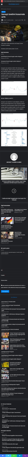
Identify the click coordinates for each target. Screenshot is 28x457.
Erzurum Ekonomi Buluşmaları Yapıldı (10, 384)
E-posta (3, 275)
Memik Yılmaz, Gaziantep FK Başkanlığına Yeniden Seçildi (20, 234)
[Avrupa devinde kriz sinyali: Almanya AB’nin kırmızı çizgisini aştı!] (7, 220)
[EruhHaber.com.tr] (14, 4)
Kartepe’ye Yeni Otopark (7, 351)
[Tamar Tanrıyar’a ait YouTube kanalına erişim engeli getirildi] (5, 334)
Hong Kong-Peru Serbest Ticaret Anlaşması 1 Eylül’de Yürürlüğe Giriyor (12, 394)
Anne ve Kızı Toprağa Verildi (17, 368)
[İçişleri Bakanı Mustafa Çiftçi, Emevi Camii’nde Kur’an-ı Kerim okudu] (5, 347)
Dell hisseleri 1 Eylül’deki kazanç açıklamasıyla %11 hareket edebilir (20, 219)
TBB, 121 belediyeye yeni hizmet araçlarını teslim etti (17, 339)
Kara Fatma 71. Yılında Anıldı (8, 301)
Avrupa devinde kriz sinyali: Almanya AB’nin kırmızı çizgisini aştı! (6, 227)
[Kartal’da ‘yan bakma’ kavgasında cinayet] (5, 364)
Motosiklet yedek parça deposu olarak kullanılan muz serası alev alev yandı (7, 211)
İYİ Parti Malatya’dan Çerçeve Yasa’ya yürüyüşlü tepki (14, 1)
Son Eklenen (14, 297)
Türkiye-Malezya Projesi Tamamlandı (10, 305)
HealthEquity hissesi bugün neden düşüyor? (12, 56)
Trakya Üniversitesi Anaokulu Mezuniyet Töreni (13, 381)
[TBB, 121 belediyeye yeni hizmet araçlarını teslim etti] (5, 341)
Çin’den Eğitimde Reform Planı (17, 374)
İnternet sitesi (4, 280)
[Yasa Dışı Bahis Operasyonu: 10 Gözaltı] (7, 235)
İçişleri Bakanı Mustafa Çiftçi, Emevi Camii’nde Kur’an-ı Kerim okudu (17, 347)
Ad (2, 270)
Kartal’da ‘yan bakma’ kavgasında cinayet (15, 363)
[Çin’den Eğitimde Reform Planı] (5, 376)
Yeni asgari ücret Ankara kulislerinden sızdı (21, 210)
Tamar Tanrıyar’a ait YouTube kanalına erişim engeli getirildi (17, 333)
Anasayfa (4, 9)
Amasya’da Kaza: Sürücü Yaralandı (10, 329)
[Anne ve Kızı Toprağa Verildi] (5, 370)
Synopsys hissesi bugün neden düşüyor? (11, 61)
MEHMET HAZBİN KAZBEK (8, 20)
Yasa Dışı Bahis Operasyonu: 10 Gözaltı (7, 240)
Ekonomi (9, 9)
